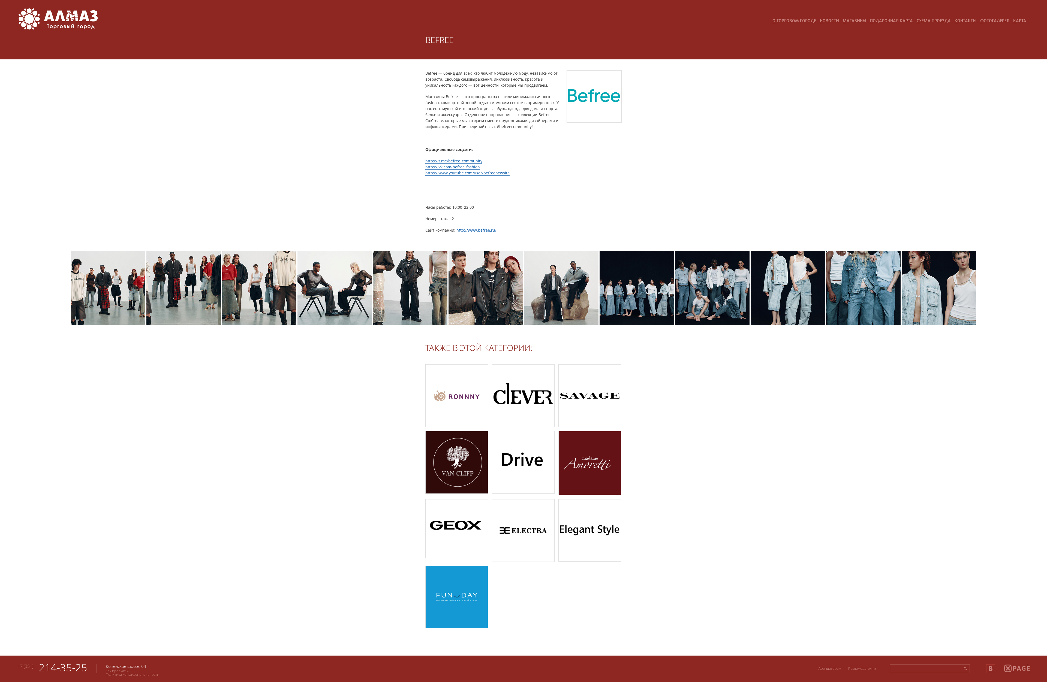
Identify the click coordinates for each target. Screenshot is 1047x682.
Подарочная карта (891, 21)
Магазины (854, 21)
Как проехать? (117, 670)
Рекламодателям (862, 668)
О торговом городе (794, 21)
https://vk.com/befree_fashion (452, 166)
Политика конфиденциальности (132, 674)
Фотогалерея (994, 21)
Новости (829, 21)
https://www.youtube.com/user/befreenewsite (467, 172)
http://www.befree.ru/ (476, 230)
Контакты (965, 21)
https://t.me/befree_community (453, 160)
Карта (1019, 21)
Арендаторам (830, 668)
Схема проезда (934, 21)
